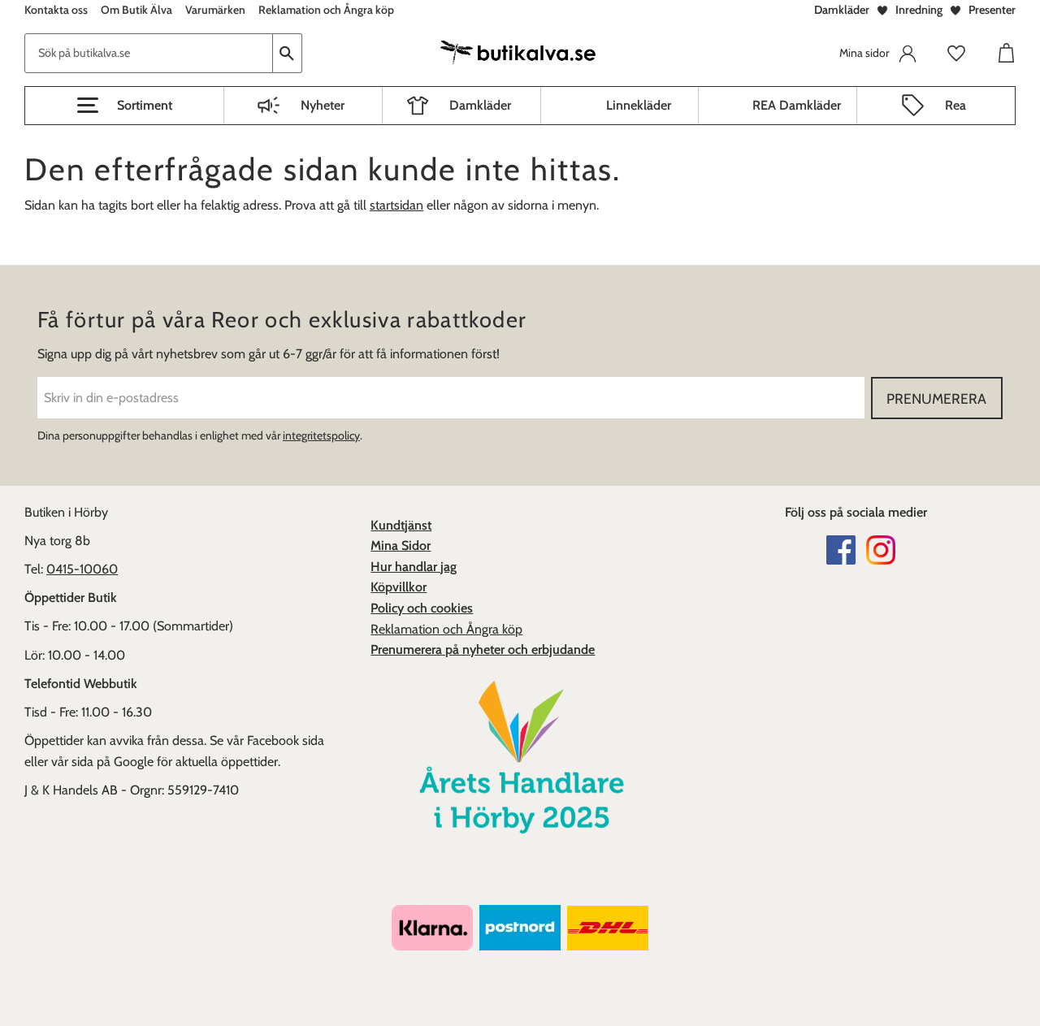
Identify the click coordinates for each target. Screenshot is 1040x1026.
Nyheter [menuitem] (322, 105)
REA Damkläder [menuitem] (796, 105)
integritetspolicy (321, 435)
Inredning (918, 9)
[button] (124, 105)
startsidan (396, 205)
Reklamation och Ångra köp (446, 629)
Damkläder (841, 9)
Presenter (992, 9)
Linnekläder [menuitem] (638, 105)
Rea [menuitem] (955, 105)
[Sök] (287, 53)
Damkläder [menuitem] (480, 105)
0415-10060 (82, 569)
